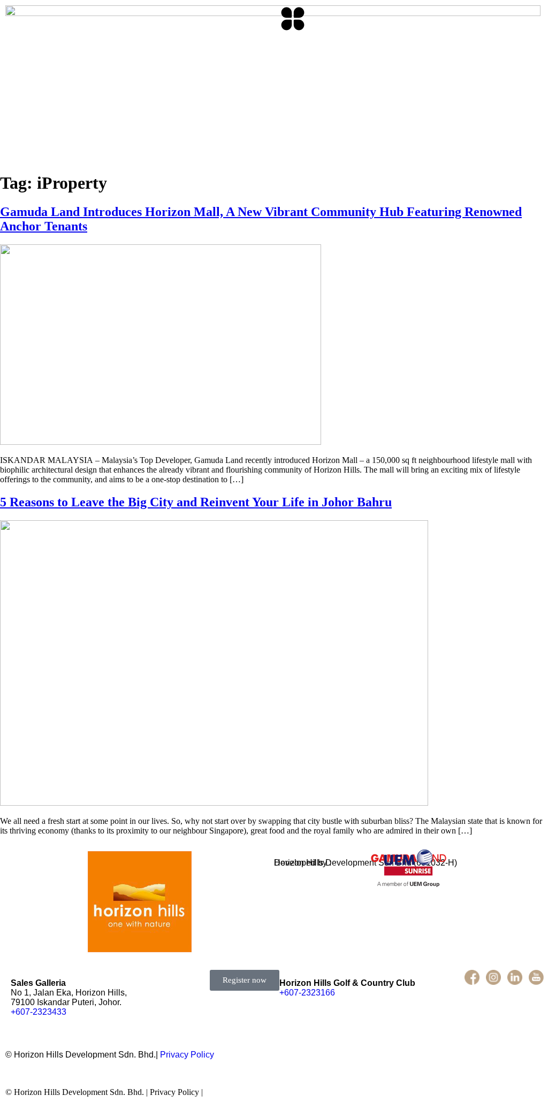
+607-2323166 (307, 992)
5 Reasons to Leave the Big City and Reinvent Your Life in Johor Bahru (196, 502)
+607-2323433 (38, 1011)
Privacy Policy (187, 1054)
